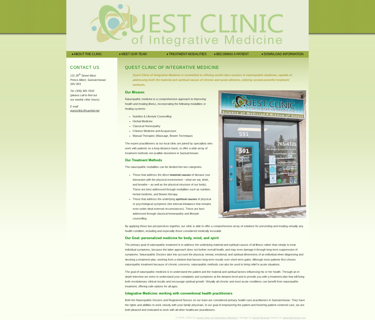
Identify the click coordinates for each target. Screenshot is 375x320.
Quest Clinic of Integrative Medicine (217, 317)
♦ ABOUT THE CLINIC (86, 54)
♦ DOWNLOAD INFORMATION (282, 54)
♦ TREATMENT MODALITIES (185, 54)
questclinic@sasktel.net (84, 110)
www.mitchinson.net (294, 317)
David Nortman (261, 317)
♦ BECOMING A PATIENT (230, 54)
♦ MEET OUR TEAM (132, 54)
